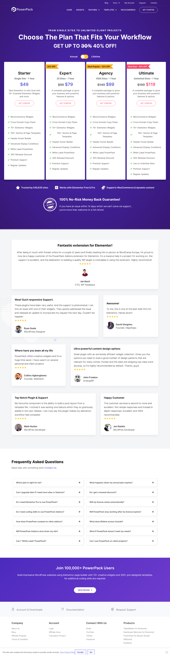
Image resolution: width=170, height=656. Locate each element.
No (91, 652)
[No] (166, 652)
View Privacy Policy (67, 652)
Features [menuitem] (92, 10)
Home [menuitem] (69, 10)
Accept (80, 652)
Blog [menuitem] (106, 3)
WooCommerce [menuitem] (128, 10)
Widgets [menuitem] (80, 10)
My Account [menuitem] (129, 3)
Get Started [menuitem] (148, 10)
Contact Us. (51, 467)
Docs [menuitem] (115, 3)
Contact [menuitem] (154, 3)
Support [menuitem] (142, 3)
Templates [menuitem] (109, 10)
